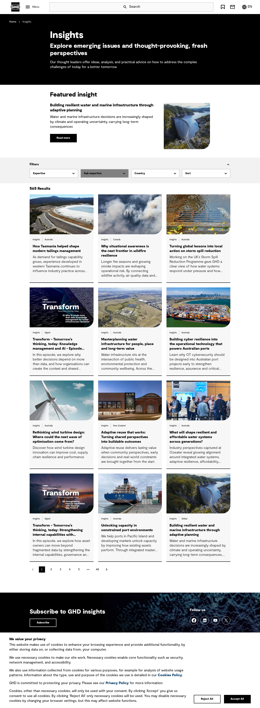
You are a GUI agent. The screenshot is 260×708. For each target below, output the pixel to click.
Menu (35, 7)
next (107, 569)
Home (12, 21)
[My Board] (223, 7)
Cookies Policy (170, 675)
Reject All (207, 699)
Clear (199, 7)
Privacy (117, 683)
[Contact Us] (232, 7)
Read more (63, 138)
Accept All (237, 699)
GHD (15, 7)
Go (208, 7)
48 (97, 569)
